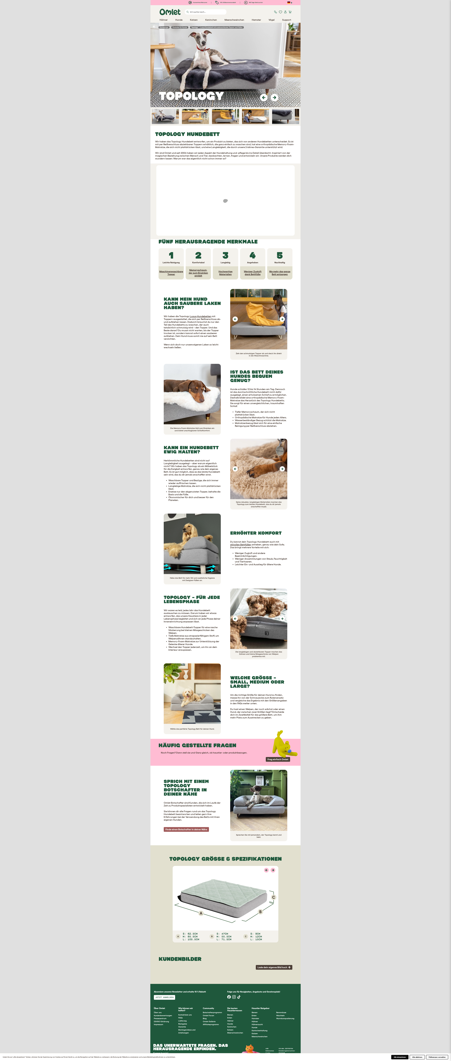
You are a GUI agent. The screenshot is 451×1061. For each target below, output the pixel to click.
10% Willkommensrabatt (228, 2)
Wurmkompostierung (285, 1018)
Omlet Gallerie (209, 1021)
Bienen (230, 1015)
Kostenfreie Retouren (200, 2)
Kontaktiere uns (185, 1015)
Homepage (164, 27)
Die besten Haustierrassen (234, 1009)
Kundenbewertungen (163, 1015)
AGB (267, 1048)
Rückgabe (182, 1024)
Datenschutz (270, 1050)
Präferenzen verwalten (437, 1057)
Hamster (255, 1018)
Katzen (230, 1030)
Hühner (230, 1021)
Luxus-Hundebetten (200, 316)
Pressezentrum (160, 1018)
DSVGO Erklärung (161, 1021)
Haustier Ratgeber (261, 1008)
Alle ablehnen (417, 1057)
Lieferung (182, 1021)
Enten (229, 1018)
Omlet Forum (208, 1015)
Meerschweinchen (235, 1033)
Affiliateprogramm (211, 1024)
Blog (205, 1018)
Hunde (230, 1024)
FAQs (180, 1018)
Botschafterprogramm (212, 1012)
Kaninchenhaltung (259, 1030)
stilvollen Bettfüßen (240, 544)
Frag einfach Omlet (278, 759)
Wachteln (280, 1015)
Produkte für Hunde (180, 27)
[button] (264, 97)
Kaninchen (231, 1027)
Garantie (182, 1027)
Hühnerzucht (257, 1024)
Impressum (158, 1024)
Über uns (157, 1012)
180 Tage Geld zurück (256, 2)
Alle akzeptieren (400, 1057)
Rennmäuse (281, 1012)
